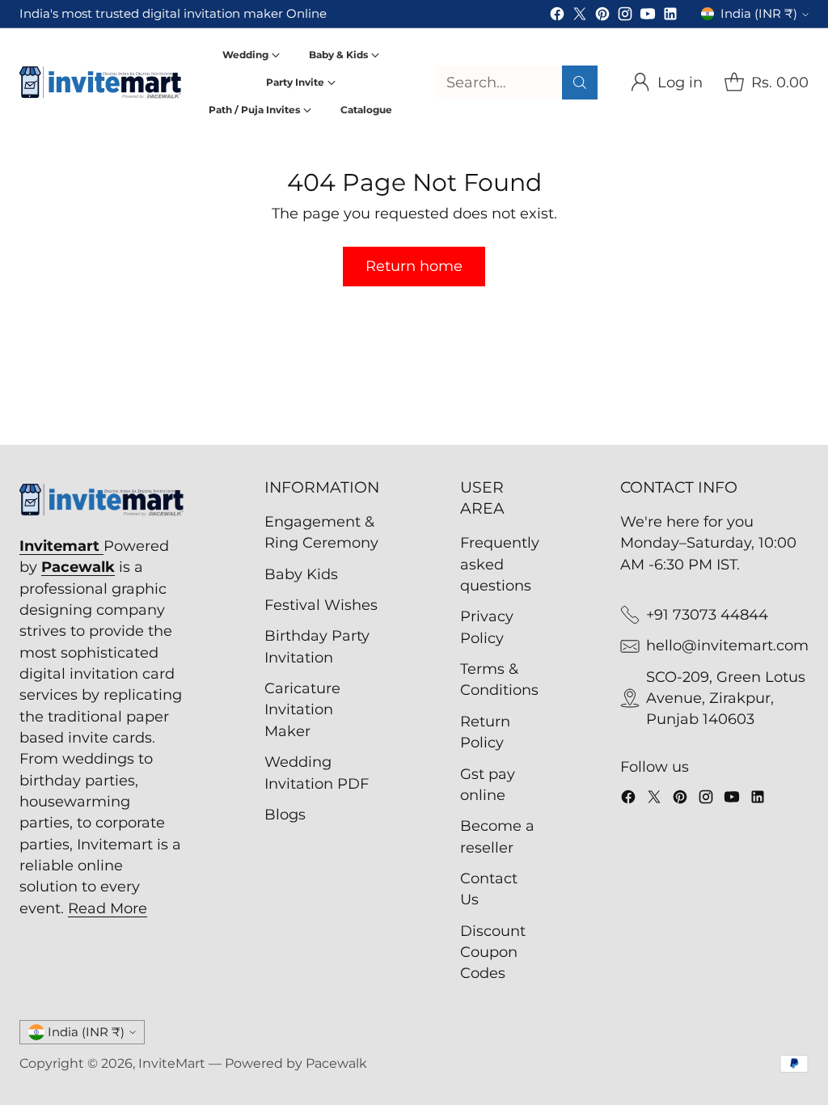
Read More (107, 908)
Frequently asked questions (499, 564)
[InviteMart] (100, 82)
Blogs (285, 814)
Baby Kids (301, 573)
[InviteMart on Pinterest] (602, 17)
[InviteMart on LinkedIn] (670, 17)
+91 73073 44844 (707, 614)
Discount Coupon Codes (493, 952)
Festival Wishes (321, 604)
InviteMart (171, 1063)
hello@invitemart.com (727, 645)
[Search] (580, 82)
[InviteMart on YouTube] (648, 17)
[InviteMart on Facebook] (557, 17)
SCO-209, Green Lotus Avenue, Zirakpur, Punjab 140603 (725, 698)
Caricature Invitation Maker (302, 709)
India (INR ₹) (758, 13)
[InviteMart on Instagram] (625, 17)
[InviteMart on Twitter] (580, 17)
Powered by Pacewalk (296, 1063)
